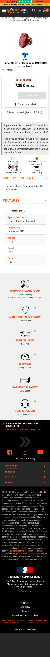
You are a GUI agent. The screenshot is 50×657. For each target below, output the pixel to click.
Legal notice (25, 607)
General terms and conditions (25, 615)
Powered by (18, 630)
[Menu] (4, 10)
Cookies (25, 611)
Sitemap (25, 602)
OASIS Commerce (29, 630)
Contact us (25, 591)
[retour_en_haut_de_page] (46, 391)
